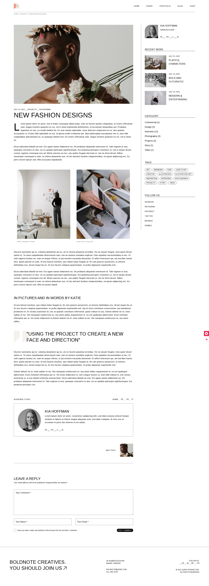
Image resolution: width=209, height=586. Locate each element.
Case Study (181, 170)
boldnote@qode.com (116, 569)
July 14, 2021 (19, 109)
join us (52, 568)
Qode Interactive (190, 570)
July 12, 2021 (174, 56)
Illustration (165, 174)
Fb (46, 430)
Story (27, 399)
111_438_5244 (112, 572)
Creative (150, 174)
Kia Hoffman (44, 109)
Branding (158, 170)
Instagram (150, 207)
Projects (24, 14)
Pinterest (149, 211)
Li (57, 430)
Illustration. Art (183, 174)
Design (148, 127)
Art (148, 170)
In (62, 430)
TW (198, 563)
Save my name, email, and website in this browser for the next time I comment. (47, 530)
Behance (149, 221)
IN (188, 563)
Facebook (149, 202)
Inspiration (151, 178)
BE (192, 563)
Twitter (149, 216)
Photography (151, 136)
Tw (51, 430)
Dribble (148, 225)
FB (183, 563)
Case (169, 170)
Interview (18, 399)
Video (147, 150)
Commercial (150, 122)
